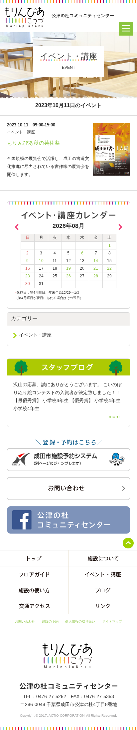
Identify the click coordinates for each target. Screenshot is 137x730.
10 (41, 260)
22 (109, 268)
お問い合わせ (25, 621)
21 (95, 268)
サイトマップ (112, 621)
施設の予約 (50, 621)
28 (95, 276)
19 (68, 268)
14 (95, 260)
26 (68, 276)
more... (116, 416)
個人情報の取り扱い (80, 621)
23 (27, 276)
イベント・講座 (35, 335)
